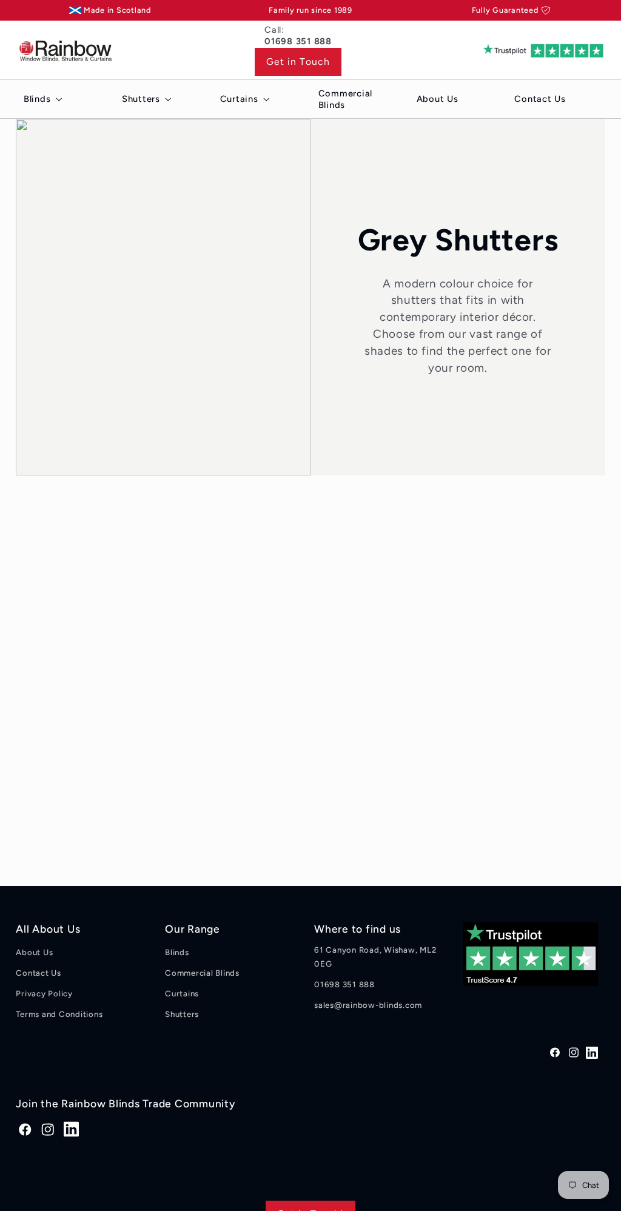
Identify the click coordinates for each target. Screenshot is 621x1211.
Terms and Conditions (59, 1014)
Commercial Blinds (202, 973)
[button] (40, 99)
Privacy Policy (44, 993)
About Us (34, 952)
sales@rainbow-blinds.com (368, 1005)
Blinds (177, 952)
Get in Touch (298, 61)
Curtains (182, 993)
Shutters (182, 1014)
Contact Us (38, 973)
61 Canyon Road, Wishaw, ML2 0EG (375, 956)
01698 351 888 (344, 984)
